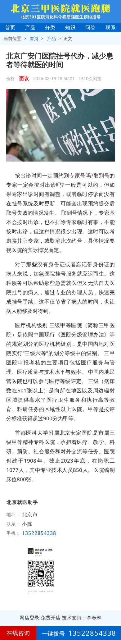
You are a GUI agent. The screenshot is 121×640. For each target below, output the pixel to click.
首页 (10, 27)
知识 (70, 27)
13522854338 (39, 533)
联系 (110, 27)
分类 (50, 27)
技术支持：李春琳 (81, 617)
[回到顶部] (113, 616)
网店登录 (29, 617)
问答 (90, 27)
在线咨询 (18, 633)
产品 (30, 27)
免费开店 (50, 617)
